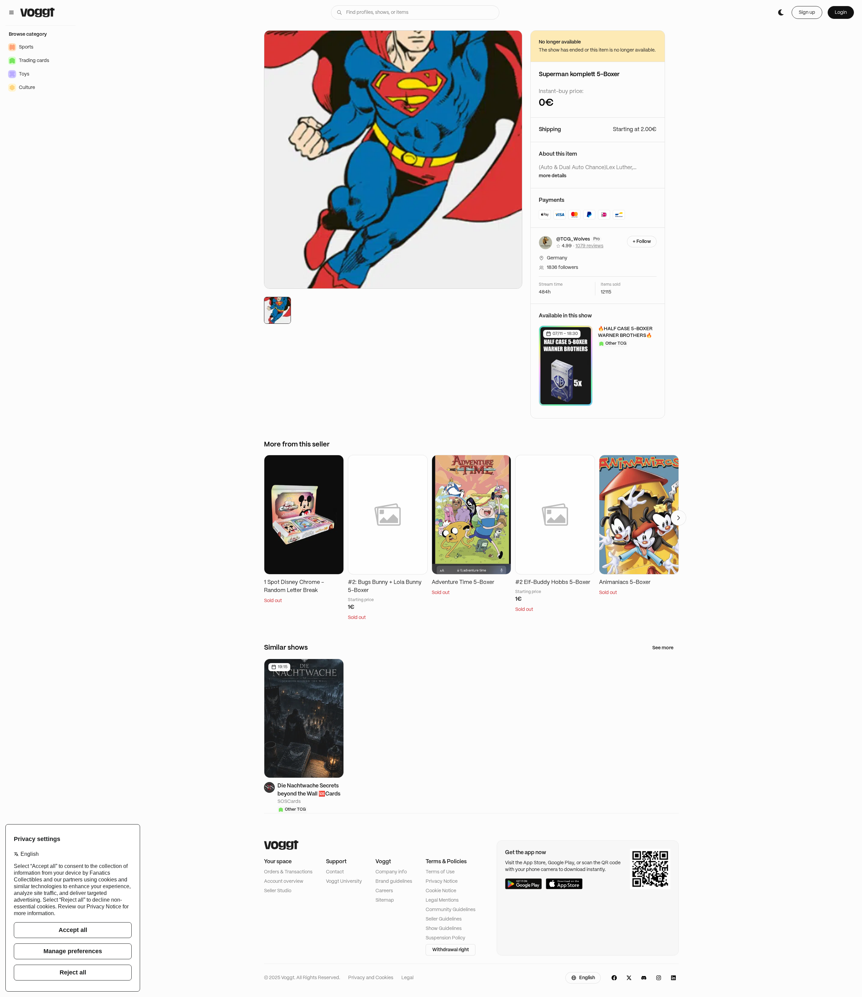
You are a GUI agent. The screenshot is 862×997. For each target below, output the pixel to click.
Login (841, 12)
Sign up (807, 12)
